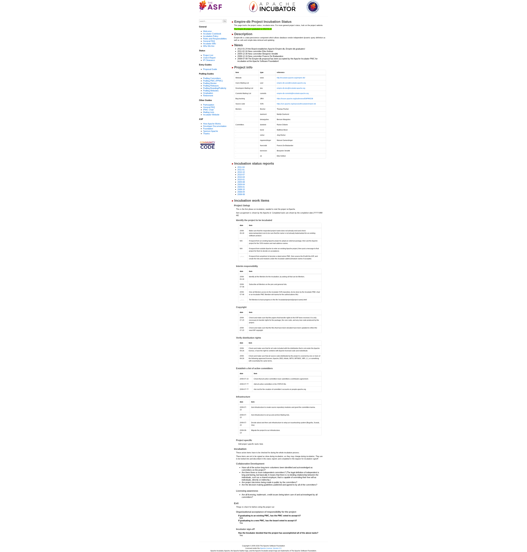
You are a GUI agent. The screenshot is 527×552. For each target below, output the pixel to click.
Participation (208, 105)
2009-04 (241, 184)
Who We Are (208, 46)
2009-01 (241, 187)
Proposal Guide (210, 69)
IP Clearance (209, 60)
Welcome (207, 31)
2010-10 (241, 172)
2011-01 (241, 169)
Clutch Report (209, 58)
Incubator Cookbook (212, 34)
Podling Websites (211, 90)
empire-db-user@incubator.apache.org (291, 83)
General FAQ (209, 41)
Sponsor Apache (210, 131)
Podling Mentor (210, 83)
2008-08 (241, 194)
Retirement (208, 95)
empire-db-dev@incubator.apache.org (291, 88)
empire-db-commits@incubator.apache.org (293, 93)
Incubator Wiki (209, 43)
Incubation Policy (210, 36)
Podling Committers (212, 78)
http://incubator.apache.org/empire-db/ (291, 78)
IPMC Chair (208, 110)
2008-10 (241, 189)
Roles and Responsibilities (215, 38)
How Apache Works (212, 123)
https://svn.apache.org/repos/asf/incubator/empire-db (296, 104)
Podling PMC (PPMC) (213, 81)
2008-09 (241, 192)
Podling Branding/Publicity (214, 88)
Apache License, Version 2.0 (270, 548)
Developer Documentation (214, 126)
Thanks (206, 133)
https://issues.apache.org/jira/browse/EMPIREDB (295, 99)
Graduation (208, 93)
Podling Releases (211, 86)
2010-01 (241, 179)
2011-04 (241, 167)
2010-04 (241, 177)
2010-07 (241, 174)
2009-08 (241, 182)
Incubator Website (211, 114)
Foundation (208, 128)
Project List (208, 55)
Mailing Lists (208, 112)
